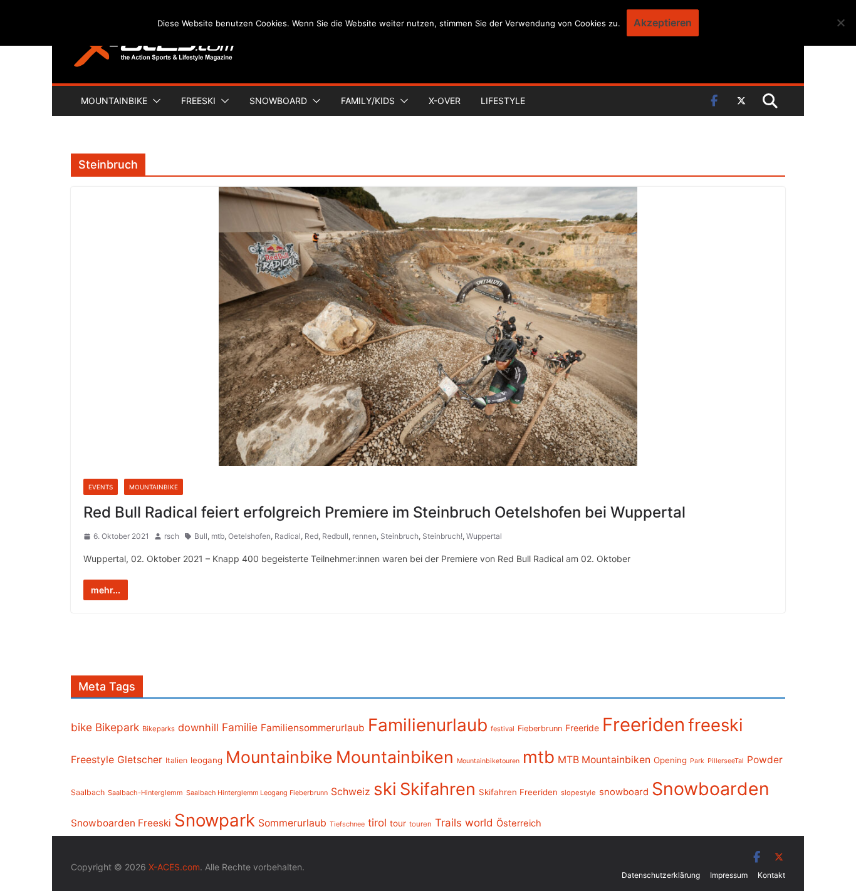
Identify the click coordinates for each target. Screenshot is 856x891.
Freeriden (643, 725)
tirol (377, 822)
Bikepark (117, 727)
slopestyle (578, 792)
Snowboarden (711, 789)
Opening (670, 760)
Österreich (518, 823)
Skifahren (438, 789)
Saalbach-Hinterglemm (145, 792)
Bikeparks (158, 728)
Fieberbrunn (540, 728)
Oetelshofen (249, 536)
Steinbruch (399, 536)
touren (420, 824)
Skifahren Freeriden (518, 792)
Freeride (582, 727)
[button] (154, 101)
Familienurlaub (428, 725)
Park (697, 761)
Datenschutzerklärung (661, 875)
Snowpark (214, 820)
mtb (217, 536)
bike (81, 727)
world (479, 822)
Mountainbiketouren (488, 761)
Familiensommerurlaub (313, 728)
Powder (765, 760)
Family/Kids (368, 100)
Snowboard (278, 100)
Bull (200, 536)
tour (398, 823)
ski (385, 789)
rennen (364, 536)
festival (502, 728)
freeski (715, 725)
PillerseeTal (725, 760)
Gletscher (139, 760)
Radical (287, 536)
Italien (176, 760)
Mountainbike (114, 100)
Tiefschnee (347, 824)
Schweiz (350, 792)
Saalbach (88, 792)
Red (311, 536)
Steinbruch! (442, 536)
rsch (171, 536)
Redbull (335, 536)
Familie (240, 727)
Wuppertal (484, 536)
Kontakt (771, 875)
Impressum (729, 875)
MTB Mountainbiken (604, 760)
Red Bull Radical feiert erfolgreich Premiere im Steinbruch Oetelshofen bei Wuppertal (384, 512)
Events (100, 487)
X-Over (445, 100)
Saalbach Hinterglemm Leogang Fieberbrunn (257, 792)
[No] (840, 22)
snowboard (624, 792)
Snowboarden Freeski (121, 823)
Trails (448, 822)
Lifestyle (503, 100)
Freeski (198, 100)
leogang (206, 760)
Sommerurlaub (292, 823)
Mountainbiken (395, 757)
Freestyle (92, 759)
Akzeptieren (663, 22)
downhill (198, 727)
